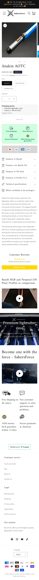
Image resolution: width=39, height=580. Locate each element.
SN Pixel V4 (21, 83)
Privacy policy (9, 504)
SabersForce (13, 574)
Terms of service (10, 514)
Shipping (11, 75)
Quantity (5, 94)
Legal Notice (8, 509)
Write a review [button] (19, 267)
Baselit (8, 83)
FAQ (5, 469)
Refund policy (9, 494)
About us (7, 474)
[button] (4, 13)
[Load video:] (19, 298)
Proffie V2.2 (10, 89)
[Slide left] (14, 61)
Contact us (8, 479)
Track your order (10, 464)
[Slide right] (24, 61)
